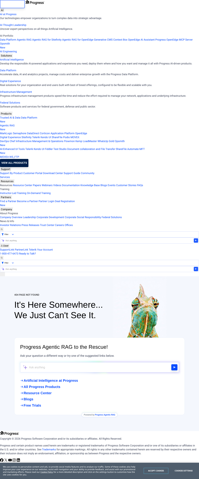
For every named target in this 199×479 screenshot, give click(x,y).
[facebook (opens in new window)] (2, 461)
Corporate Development (50, 217)
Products (6, 113)
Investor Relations (10, 225)
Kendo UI (45, 137)
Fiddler (49, 149)
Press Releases (30, 225)
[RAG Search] (174, 367)
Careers (59, 225)
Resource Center (22, 185)
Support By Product (11, 173)
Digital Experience (10, 81)
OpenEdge (81, 133)
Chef (12, 141)
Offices (69, 225)
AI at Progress (8, 14)
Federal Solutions (10, 102)
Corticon (45, 133)
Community (87, 173)
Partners (6, 197)
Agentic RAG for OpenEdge (77, 39)
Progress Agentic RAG (105, 415)
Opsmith (5, 45)
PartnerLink (21, 249)
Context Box (120, 39)
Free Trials (32, 405)
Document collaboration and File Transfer (91, 149)
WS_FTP (14, 157)
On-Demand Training (39, 193)
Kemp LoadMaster (86, 141)
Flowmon (69, 141)
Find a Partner (8, 201)
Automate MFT (72, 151)
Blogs (104, 185)
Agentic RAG (24, 39)
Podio (66, 137)
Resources (7, 181)
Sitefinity (26, 137)
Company (6, 209)
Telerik (36, 137)
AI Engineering (8, 51)
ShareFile (57, 137)
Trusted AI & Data (10, 117)
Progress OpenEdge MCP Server (174, 39)
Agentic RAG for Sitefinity (46, 39)
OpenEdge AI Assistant (141, 39)
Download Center (53, 173)
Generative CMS (103, 39)
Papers (37, 185)
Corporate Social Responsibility (83, 217)
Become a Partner (27, 201)
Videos (57, 185)
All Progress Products (42, 387)
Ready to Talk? (27, 253)
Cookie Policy (46, 472)
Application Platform (63, 133)
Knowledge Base (90, 185)
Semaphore (19, 133)
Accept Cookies (156, 470)
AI (2, 10)
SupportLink (7, 249)
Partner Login (46, 201)
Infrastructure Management (16, 92)
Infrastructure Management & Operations (39, 141)
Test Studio (60, 149)
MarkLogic (6, 133)
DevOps (4, 141)
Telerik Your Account (41, 249)
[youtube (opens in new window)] (10, 461)
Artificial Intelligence (12, 59)
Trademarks (49, 449)
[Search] (1, 229)
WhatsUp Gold (105, 141)
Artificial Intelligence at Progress (51, 381)
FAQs (140, 185)
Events (111, 185)
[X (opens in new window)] (6, 461)
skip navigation (12, 4)
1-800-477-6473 (9, 253)
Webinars (47, 185)
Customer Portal (32, 173)
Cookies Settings (184, 470)
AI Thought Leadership (13, 25)
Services (5, 177)
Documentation (71, 185)
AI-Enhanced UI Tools (12, 149)
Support (5, 169)
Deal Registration (37, 203)
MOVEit (75, 137)
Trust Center (47, 225)
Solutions (6, 55)
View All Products (14, 162)
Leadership (29, 217)
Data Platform (8, 39)
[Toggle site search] (1, 258)
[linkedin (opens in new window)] (18, 461)
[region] (99, 471)
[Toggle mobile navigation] (2, 274)
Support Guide (72, 173)
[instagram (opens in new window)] (14, 461)
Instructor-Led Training (13, 193)
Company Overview (11, 217)
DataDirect (33, 133)
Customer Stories (126, 185)
